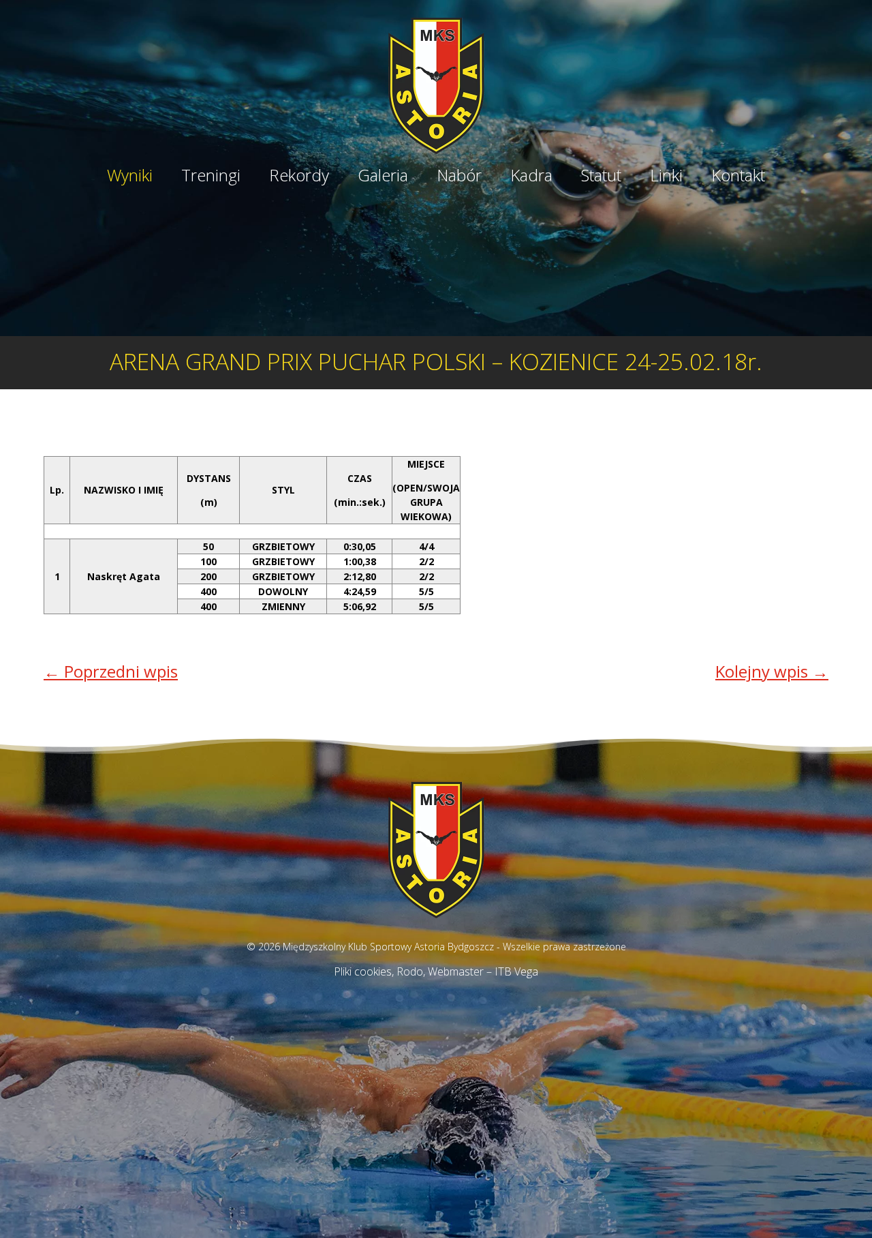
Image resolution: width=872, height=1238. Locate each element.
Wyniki (130, 177)
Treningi (210, 177)
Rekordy (299, 177)
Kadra (531, 177)
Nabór (459, 177)
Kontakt (738, 177)
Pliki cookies (363, 971)
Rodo (409, 971)
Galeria (383, 177)
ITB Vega (516, 971)
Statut (601, 177)
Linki (666, 177)
